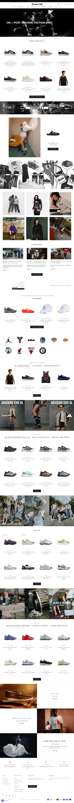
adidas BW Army (60, 437)
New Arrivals (21, 6)
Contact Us (16, 783)
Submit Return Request (18, 791)
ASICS (10, 550)
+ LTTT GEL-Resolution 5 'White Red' (46, 553)
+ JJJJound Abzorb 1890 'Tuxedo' (46, 673)
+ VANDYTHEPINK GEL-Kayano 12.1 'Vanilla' (28, 553)
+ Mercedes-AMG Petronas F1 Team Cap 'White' (46, 321)
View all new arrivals (37, 96)
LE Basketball (22, 366)
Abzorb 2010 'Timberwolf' (10, 672)
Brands (44, 6)
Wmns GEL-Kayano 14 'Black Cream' (63, 578)
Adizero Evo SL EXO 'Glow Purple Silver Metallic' (63, 485)
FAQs (15, 778)
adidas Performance (28, 482)
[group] (37, 22)
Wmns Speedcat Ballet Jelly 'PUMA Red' (28, 321)
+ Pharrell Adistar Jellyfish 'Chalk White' (28, 89)
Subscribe (32, 786)
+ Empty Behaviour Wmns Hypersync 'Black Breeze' (28, 578)
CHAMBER (50, 6)
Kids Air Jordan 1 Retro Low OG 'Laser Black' (64, 63)
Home (14, 6)
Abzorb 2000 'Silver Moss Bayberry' (63, 648)
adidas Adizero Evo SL (17, 437)
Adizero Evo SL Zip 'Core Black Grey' (10, 460)
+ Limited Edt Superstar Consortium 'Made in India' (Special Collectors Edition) (28, 63)
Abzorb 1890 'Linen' (63, 672)
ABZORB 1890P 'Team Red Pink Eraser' (28, 648)
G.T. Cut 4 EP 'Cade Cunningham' (63, 388)
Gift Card (16, 787)
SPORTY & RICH (60, 211)
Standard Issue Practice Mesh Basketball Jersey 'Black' (63, 90)
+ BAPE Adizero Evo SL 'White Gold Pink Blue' (28, 485)
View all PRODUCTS (37, 326)
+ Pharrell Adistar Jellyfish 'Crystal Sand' (46, 63)
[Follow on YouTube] (9, 795)
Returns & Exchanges (18, 781)
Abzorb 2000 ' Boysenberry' (28, 672)
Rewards (6, 800)
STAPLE (13, 236)
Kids (39, 6)
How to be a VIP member (19, 789)
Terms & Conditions (6, 783)
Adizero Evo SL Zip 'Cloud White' (28, 460)
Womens (34, 6)
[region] (37, 22)
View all (37, 395)
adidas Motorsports (46, 318)
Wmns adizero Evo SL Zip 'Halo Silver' (46, 460)
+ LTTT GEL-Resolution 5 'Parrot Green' (64, 553)
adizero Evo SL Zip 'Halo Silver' (64, 460)
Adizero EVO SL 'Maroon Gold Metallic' (46, 485)
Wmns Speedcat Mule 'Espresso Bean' (53, 144)
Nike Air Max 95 (40, 437)
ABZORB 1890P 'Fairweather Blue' (10, 648)
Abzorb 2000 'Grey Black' (46, 647)
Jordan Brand (10, 87)
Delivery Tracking (17, 785)
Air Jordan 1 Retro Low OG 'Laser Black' (10, 89)
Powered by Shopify (35, 799)
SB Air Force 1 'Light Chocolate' (46, 89)
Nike (46, 87)
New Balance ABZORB (18, 626)
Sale (56, 6)
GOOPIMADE (37, 236)
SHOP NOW (55, 698)
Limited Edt (5, 778)
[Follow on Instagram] (6, 795)
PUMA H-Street (40, 626)
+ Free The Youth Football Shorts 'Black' (46, 388)
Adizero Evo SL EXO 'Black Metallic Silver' (10, 485)
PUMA (53, 141)
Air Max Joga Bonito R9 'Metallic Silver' (10, 321)
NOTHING (37, 211)
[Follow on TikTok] (12, 795)
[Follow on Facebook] (3, 795)
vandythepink (13, 211)
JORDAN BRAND (60, 236)
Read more (5, 270)
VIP (60, 6)
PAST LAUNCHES (37, 274)
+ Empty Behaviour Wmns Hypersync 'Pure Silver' (10, 578)
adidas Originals (28, 87)
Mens (28, 6)
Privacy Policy (5, 781)
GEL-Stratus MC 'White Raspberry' (45, 578)
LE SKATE (37, 366)
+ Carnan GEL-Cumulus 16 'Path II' (10, 553)
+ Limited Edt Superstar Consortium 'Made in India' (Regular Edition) (10, 63)
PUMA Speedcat (59, 626)
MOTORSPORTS (52, 366)
